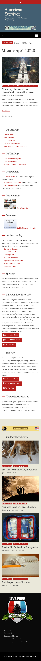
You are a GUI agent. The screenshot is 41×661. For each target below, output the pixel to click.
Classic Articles (7, 466)
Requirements (9, 135)
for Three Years (11, 340)
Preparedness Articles (20, 466)
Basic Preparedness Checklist (16, 582)
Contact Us (8, 633)
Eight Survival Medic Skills (13, 260)
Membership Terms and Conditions (17, 642)
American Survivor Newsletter (15, 164)
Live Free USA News (19, 503)
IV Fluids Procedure (11, 258)
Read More (6, 111)
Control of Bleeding (11, 249)
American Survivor (13, 12)
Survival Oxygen (10, 266)
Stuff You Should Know (30, 86)
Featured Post (6, 86)
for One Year (10, 335)
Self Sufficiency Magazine (26, 228)
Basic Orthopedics (11, 252)
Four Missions (9, 137)
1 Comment (7, 116)
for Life (8, 344)
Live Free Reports (10, 161)
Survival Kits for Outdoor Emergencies (20, 547)
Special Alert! (17, 86)
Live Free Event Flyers (12, 158)
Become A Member (11, 636)
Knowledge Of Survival (12, 182)
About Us (7, 630)
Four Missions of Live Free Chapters (19, 507)
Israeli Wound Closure (12, 263)
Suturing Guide (9, 255)
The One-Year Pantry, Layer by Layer (19, 469)
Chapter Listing (9, 140)
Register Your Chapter (12, 143)
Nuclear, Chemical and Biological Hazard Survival (18, 91)
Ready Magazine (10, 185)
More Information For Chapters (15, 146)
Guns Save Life (9, 177)
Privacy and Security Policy (14, 639)
